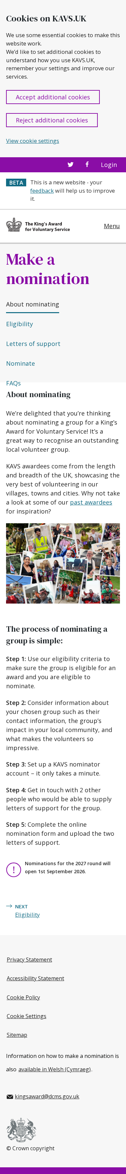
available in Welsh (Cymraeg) (54, 1069)
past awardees (91, 502)
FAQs (13, 383)
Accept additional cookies (53, 97)
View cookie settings (32, 141)
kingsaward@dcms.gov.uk (47, 1096)
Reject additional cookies (52, 120)
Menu (112, 226)
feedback (42, 190)
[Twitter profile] (70, 165)
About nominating (32, 304)
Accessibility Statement (35, 978)
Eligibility (19, 324)
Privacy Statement (29, 959)
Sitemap (17, 1034)
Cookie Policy (23, 997)
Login (109, 165)
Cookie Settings (26, 1016)
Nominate (20, 363)
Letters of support (33, 344)
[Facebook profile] (87, 165)
